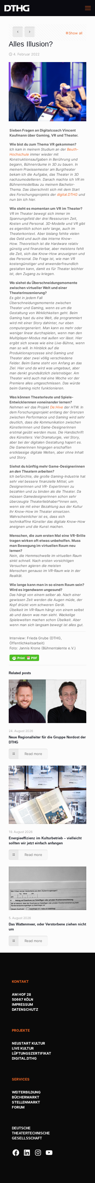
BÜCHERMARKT (25, 1097)
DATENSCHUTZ (25, 1009)
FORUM (18, 1107)
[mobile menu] (87, 7)
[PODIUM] (17, 8)
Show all (75, 33)
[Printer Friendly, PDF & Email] (24, 657)
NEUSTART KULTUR (28, 1043)
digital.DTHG (67, 194)
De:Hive (56, 407)
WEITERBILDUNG (26, 1092)
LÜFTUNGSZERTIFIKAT (31, 1053)
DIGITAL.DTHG (24, 1058)
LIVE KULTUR (23, 1048)
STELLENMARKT (26, 1102)
